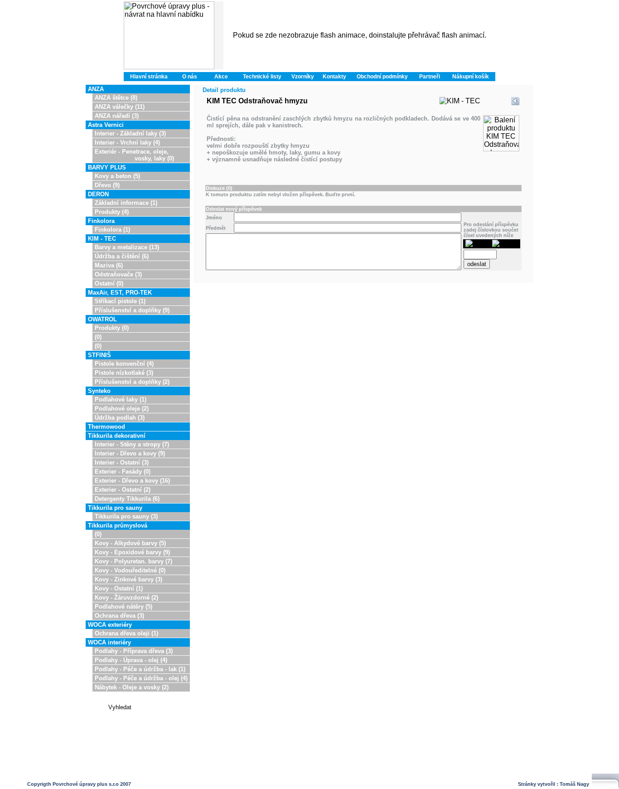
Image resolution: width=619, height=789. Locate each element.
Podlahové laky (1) (120, 399)
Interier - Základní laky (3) (130, 133)
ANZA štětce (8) (116, 97)
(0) (98, 337)
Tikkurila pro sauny (115, 507)
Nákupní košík (470, 76)
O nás (189, 76)
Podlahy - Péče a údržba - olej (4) (141, 678)
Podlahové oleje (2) (122, 408)
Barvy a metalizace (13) (127, 247)
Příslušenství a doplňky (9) (132, 310)
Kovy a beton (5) (117, 176)
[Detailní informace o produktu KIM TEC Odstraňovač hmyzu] (501, 149)
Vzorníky (302, 76)
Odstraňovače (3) (118, 274)
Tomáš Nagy (574, 784)
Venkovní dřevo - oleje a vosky (211, 774)
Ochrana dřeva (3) (119, 615)
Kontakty (334, 76)
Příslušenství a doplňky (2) (132, 381)
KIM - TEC (102, 238)
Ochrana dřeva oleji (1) (126, 633)
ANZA (96, 89)
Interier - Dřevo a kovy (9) (130, 453)
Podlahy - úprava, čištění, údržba (136, 774)
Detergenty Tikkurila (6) (127, 498)
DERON (98, 194)
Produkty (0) (112, 327)
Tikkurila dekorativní (116, 435)
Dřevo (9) (107, 185)
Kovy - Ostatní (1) (119, 588)
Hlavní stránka (149, 76)
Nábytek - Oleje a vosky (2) (132, 687)
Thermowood (106, 426)
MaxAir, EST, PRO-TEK (120, 292)
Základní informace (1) (126, 202)
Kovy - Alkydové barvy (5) (130, 543)
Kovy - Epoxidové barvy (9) (132, 552)
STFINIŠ (99, 355)
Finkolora (101, 221)
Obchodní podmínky (382, 76)
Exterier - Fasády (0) (122, 471)
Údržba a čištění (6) (122, 256)
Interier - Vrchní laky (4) (127, 142)
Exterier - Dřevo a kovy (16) (132, 480)
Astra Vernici (106, 124)
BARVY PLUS (107, 167)
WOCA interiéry (109, 642)
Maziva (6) (109, 265)
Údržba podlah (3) (120, 417)
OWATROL (102, 319)
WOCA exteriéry (110, 624)
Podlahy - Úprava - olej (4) (131, 660)
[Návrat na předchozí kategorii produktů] (515, 104)
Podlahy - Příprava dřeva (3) (134, 651)
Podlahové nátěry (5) (123, 606)
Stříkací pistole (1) (120, 301)
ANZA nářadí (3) (117, 115)
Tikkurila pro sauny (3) (126, 516)
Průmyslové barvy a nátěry (353, 774)
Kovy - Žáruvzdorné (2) (126, 597)
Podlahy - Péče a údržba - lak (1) (140, 669)
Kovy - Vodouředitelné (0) (130, 570)
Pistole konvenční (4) (124, 363)
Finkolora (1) (112, 229)
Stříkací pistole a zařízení (415, 774)
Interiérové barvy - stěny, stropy (284, 774)
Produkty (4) (112, 211)
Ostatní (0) (109, 283)
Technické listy (262, 76)
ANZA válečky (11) (120, 106)
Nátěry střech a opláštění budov (482, 774)
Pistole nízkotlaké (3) (124, 372)
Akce (221, 76)
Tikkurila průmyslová (117, 525)
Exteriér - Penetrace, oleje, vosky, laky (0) (134, 155)
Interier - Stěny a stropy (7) (132, 444)
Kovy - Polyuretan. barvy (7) (133, 561)
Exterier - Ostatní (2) (122, 489)
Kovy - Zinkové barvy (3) (128, 579)
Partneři (429, 76)
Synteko (99, 390)
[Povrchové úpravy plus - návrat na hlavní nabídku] (169, 35)
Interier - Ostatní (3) (122, 462)
